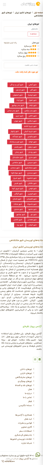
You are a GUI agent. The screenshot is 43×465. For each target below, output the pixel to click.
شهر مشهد (32, 209)
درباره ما (28, 393)
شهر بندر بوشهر (18, 105)
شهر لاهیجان (32, 199)
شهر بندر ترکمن (30, 110)
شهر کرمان (32, 225)
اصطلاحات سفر (25, 431)
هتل (30, 389)
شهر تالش (33, 115)
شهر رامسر (18, 147)
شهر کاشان (17, 219)
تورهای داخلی (26, 369)
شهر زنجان (19, 152)
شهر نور (34, 214)
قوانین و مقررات (25, 423)
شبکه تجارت (26, 443)
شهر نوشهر (20, 214)
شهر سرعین (32, 162)
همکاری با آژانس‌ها (23, 415)
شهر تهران (18, 121)
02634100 (9, 461)
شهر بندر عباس (13, 110)
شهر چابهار (15, 131)
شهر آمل (33, 90)
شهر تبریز (19, 115)
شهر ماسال (17, 199)
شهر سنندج (32, 173)
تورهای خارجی (26, 373)
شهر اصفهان (18, 95)
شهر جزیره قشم (30, 126)
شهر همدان (32, 219)
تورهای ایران (33, 24)
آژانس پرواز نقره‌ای (21, 458)
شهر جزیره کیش (30, 131)
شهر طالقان (32, 183)
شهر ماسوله (32, 204)
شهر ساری (33, 157)
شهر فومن (33, 188)
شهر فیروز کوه (17, 188)
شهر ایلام (33, 105)
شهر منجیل (18, 209)
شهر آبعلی (33, 84)
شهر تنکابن (32, 121)
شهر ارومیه (32, 95)
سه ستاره (25, 49)
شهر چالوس (32, 136)
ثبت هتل (28, 419)
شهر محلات (18, 204)
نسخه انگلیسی (25, 405)
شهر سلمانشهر (31, 167)
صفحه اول (38, 12)
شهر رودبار (32, 152)
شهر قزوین (32, 193)
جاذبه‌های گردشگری (23, 435)
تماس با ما (27, 397)
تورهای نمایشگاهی (23, 377)
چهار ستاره (23, 52)
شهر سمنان (15, 167)
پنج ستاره (21, 56)
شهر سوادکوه (16, 173)
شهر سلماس (17, 162)
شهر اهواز (33, 100)
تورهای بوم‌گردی (25, 381)
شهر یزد (20, 225)
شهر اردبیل (20, 90)
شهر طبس (18, 183)
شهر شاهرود (32, 178)
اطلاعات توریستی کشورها (21, 439)
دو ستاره (28, 46)
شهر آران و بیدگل (16, 84)
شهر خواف (33, 141)
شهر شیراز (17, 178)
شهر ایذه (20, 100)
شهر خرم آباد (17, 136)
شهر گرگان (18, 193)
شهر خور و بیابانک (16, 141)
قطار (30, 401)
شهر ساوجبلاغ (18, 157)
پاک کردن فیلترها (10, 42)
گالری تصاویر (26, 427)
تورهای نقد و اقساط (23, 385)
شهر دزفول (32, 147)
